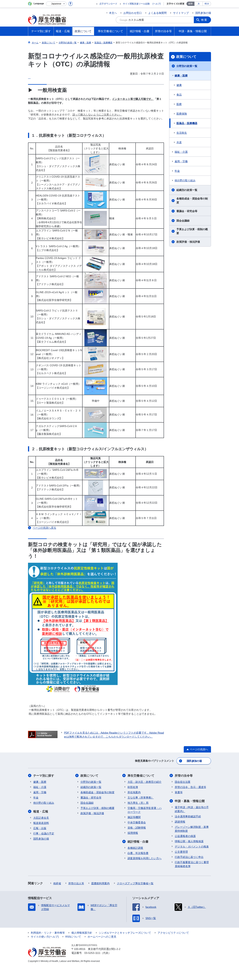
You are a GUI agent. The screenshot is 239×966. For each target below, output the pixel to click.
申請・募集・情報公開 (190, 801)
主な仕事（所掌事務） (141, 797)
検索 (204, 19)
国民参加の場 (203, 13)
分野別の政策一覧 (186, 65)
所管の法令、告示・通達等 (190, 787)
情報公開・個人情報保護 (189, 841)
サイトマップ (181, 13)
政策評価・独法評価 (188, 241)
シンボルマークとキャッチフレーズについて (125, 932)
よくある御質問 (157, 13)
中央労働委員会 (137, 822)
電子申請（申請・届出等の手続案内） (192, 809)
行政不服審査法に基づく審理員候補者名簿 (192, 864)
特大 (207, 3)
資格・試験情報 (137, 827)
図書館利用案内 (100, 883)
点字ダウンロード (108, 3)
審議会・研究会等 (186, 211)
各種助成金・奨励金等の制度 (192, 200)
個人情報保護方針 (81, 932)
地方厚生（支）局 (138, 802)
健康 (179, 85)
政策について (186, 57)
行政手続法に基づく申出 (189, 857)
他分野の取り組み (185, 180)
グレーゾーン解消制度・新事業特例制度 (192, 828)
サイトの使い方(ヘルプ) (45, 936)
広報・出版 (39, 828)
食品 (179, 94)
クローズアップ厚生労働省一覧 (135, 883)
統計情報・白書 (138, 841)
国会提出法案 (182, 781)
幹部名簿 (133, 787)
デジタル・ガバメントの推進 (192, 846)
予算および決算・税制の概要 (192, 231)
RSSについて (73, 936)
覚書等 (179, 792)
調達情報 (180, 821)
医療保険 (181, 113)
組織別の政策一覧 (186, 189)
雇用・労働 (181, 161)
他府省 (57, 883)
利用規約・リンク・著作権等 (48, 932)
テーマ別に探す (43, 775)
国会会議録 (183, 220)
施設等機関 (134, 817)
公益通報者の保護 (185, 836)
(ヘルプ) (157, 3)
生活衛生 (181, 132)
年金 (177, 170)
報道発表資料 (41, 822)
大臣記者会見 (41, 817)
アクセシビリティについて (173, 932)
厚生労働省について (141, 775)
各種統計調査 (135, 847)
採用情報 (133, 832)
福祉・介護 (181, 151)
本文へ (113, 13)
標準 (190, 3)
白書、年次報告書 (138, 853)
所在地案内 (134, 792)
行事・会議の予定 (43, 833)
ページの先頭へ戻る (44, 527)
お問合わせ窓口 (132, 13)
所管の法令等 (184, 775)
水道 (179, 142)
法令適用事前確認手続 (188, 816)
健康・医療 (181, 75)
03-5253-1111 (92, 952)
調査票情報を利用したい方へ (145, 858)
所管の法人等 (76, 883)
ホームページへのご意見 (102, 936)
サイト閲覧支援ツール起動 (136, 3)
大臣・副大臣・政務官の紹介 (145, 781)
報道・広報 (40, 811)
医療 (179, 104)
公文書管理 (181, 851)
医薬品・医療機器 (186, 123)
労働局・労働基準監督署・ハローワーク (145, 810)
